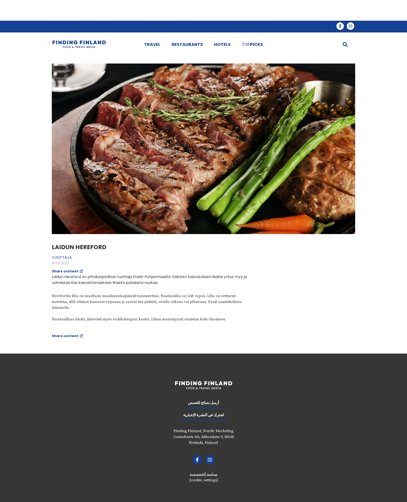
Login (327, 26)
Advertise (283, 26)
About (307, 26)
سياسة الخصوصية (203, 474)
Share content (65, 271)
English (238, 26)
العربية (259, 26)
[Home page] (93, 44)
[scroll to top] (393, 488)
